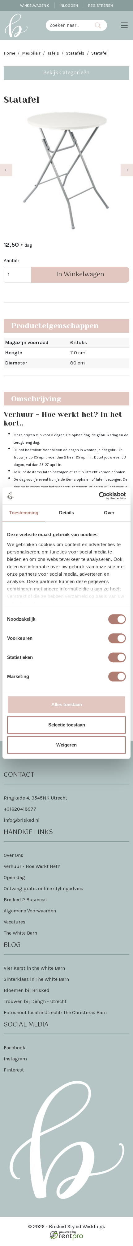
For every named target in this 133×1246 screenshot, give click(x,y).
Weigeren (66, 744)
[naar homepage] (16, 25)
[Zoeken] (98, 25)
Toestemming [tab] (23, 512)
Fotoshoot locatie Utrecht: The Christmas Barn (55, 1012)
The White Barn (20, 933)
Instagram (15, 1059)
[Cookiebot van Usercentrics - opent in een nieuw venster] (99, 496)
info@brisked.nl (22, 820)
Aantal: (11, 260)
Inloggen (69, 5)
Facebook (14, 1048)
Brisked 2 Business (25, 900)
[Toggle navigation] (124, 25)
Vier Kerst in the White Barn (34, 968)
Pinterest (14, 1070)
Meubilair (31, 53)
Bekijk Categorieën (66, 73)
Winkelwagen (34, 5)
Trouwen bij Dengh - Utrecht (35, 1001)
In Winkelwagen (80, 274)
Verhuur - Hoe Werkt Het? (32, 866)
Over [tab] (109, 512)
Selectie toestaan (66, 724)
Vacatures (14, 922)
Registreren (100, 5)
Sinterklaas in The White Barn (36, 979)
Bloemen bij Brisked (26, 990)
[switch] (117, 638)
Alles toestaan (66, 704)
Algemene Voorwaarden (30, 911)
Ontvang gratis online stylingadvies (43, 888)
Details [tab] (66, 512)
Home (9, 53)
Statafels (75, 53)
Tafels (53, 53)
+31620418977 (20, 809)
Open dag (14, 877)
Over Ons (13, 855)
